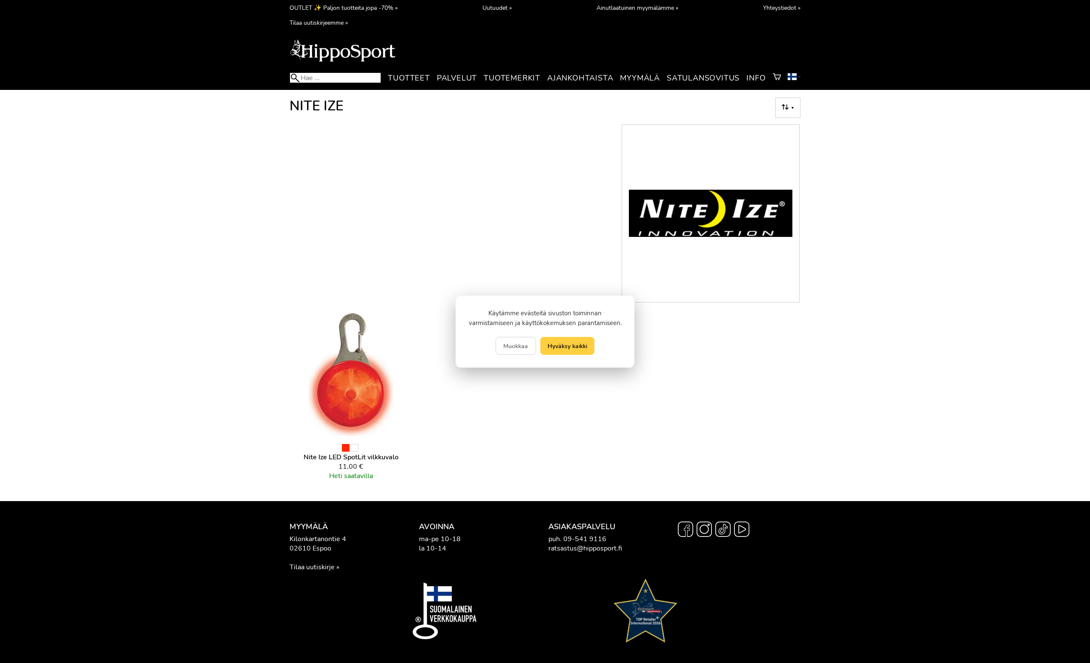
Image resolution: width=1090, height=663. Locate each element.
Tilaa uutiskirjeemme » (319, 22)
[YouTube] (741, 530)
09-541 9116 (584, 539)
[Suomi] (794, 78)
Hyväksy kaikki (567, 345)
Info (756, 78)
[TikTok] (723, 530)
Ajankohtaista (580, 78)
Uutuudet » (497, 7)
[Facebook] (685, 530)
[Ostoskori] (777, 78)
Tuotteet (409, 78)
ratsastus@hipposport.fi (585, 548)
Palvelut (457, 78)
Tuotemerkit (512, 78)
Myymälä (640, 78)
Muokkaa (515, 345)
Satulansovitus (703, 78)
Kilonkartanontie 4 (318, 539)
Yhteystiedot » (781, 7)
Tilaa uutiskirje (312, 567)
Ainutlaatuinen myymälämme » (637, 7)
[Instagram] (704, 530)
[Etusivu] (343, 61)
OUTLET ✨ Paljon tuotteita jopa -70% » (344, 7)
